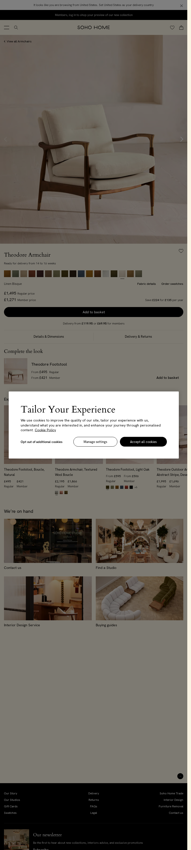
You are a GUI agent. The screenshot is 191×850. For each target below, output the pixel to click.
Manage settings (95, 441)
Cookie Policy (45, 430)
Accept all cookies (143, 441)
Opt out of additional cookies (41, 441)
